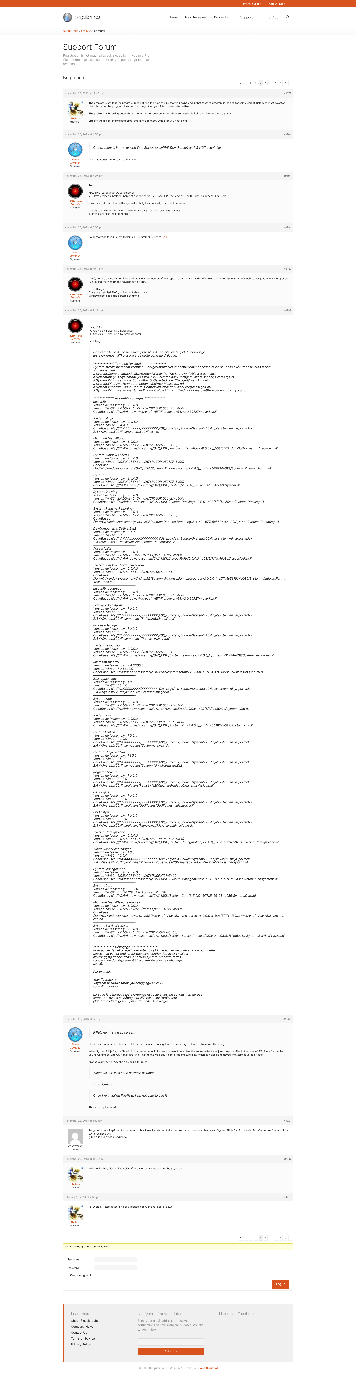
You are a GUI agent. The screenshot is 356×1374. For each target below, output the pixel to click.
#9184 (287, 134)
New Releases (196, 17)
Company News (82, 1326)
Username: (73, 1259)
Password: (73, 1267)
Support (246, 17)
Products (221, 17)
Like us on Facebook (237, 1314)
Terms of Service (83, 1338)
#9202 (287, 1158)
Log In (280, 1284)
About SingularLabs (84, 1320)
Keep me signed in (81, 1275)
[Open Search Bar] (287, 17)
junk (164, 236)
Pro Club (271, 17)
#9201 (287, 1120)
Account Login (277, 3)
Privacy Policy (81, 1344)
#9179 (287, 93)
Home (173, 17)
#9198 (287, 310)
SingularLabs (87, 17)
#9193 (287, 175)
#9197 (287, 268)
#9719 (287, 1197)
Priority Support (252, 3)
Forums (85, 30)
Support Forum (90, 47)
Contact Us (79, 1332)
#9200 (287, 1019)
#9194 (287, 227)
